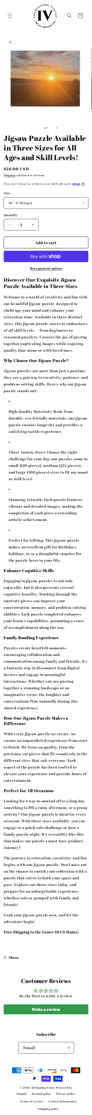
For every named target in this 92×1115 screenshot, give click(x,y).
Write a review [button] (46, 1009)
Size (7, 193)
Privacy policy (66, 1094)
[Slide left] (35, 127)
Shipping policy (48, 1109)
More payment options (46, 268)
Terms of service (31, 1101)
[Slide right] (57, 127)
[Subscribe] (68, 1048)
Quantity (11, 215)
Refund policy (41, 1094)
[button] (9, 15)
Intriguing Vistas (43, 1087)
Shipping (9, 175)
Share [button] (14, 957)
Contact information (62, 1101)
